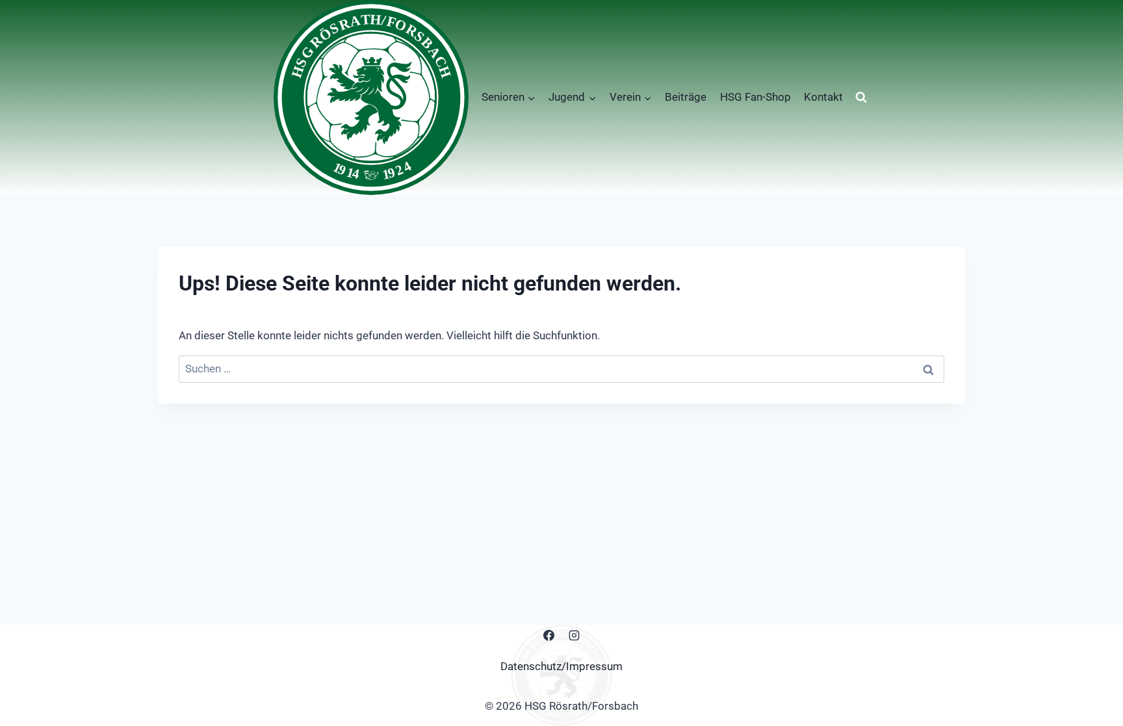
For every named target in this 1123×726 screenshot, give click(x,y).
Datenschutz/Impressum (561, 666)
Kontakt (823, 96)
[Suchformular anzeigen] (861, 97)
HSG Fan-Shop (755, 96)
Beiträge (685, 96)
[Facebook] (548, 636)
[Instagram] (574, 636)
